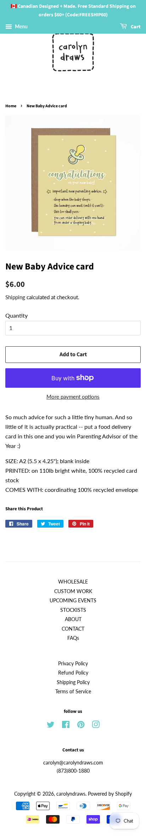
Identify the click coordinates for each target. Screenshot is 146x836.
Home (10, 106)
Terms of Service (73, 691)
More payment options (73, 396)
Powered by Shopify (110, 794)
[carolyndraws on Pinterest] (81, 726)
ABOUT (73, 619)
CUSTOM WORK (73, 591)
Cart (135, 26)
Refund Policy (73, 673)
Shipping (15, 297)
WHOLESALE (73, 582)
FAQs (73, 638)
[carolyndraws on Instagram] (96, 726)
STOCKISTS (73, 610)
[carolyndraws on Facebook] (66, 726)
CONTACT (73, 629)
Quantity (16, 315)
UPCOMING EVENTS (73, 600)
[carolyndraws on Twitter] (51, 726)
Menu (21, 26)
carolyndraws (70, 794)
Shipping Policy (73, 682)
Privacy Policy (73, 663)
